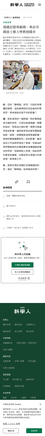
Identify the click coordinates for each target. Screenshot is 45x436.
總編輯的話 (7, 342)
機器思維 (30, 379)
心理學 (23, 397)
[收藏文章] (28, 181)
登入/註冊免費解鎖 (22, 272)
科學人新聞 (19, 361)
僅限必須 (11, 431)
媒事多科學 (19, 386)
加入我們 (18, 331)
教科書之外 (17, 379)
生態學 (33, 397)
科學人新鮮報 (8, 368)
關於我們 (7, 324)
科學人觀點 (7, 349)
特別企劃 (32, 361)
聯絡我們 (7, 331)
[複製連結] (16, 181)
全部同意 (34, 431)
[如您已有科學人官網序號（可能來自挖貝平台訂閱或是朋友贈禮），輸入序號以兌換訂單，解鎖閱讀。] (28, 278)
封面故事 (7, 22)
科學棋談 (7, 386)
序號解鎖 (22, 278)
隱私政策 (30, 331)
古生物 (13, 397)
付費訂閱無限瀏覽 (22, 265)
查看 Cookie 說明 (11, 423)
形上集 (6, 379)
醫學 (5, 397)
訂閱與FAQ (30, 324)
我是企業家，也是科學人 (26, 342)
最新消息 (18, 324)
